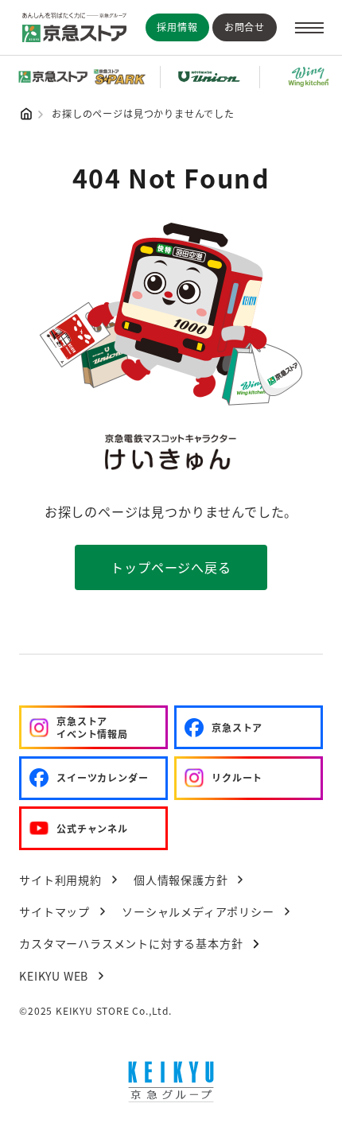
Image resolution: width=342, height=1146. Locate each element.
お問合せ (244, 26)
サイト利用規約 (60, 880)
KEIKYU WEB (53, 976)
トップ (26, 113)
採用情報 (177, 26)
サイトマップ (54, 911)
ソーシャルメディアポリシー (198, 911)
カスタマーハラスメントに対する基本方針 (131, 943)
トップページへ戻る (171, 567)
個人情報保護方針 (180, 880)
